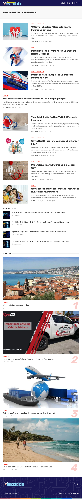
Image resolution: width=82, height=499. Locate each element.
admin (35, 179)
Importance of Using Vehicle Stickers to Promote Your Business (29, 359)
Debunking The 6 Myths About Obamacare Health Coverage (53, 52)
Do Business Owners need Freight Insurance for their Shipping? (29, 413)
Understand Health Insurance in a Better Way (53, 166)
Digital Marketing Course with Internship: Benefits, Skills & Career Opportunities (39, 232)
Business (6, 356)
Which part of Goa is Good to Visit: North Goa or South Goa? (28, 467)
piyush (35, 41)
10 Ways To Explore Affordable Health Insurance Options (51, 28)
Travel (5, 302)
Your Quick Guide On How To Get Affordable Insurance (54, 118)
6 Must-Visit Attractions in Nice (16, 305)
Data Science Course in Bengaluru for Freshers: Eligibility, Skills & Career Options (39, 212)
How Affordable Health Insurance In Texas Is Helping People (34, 98)
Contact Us (62, 494)
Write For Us (73, 494)
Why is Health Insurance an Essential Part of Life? (55, 142)
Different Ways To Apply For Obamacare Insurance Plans (52, 76)
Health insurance (37, 24)
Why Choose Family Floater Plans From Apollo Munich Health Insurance (55, 190)
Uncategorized (36, 162)
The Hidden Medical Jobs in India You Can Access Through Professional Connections (40, 222)
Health (33, 47)
